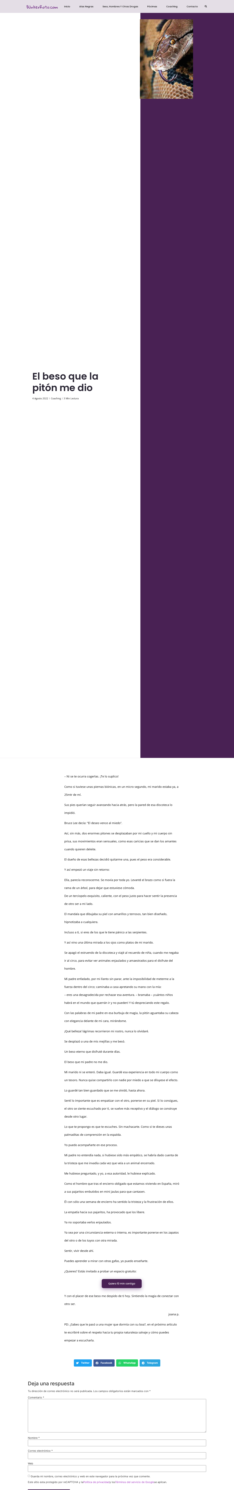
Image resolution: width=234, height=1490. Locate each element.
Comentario (36, 1397)
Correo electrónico (40, 1450)
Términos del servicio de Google (134, 1482)
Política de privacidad (96, 1482)
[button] (206, 7)
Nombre (34, 1438)
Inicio (67, 6)
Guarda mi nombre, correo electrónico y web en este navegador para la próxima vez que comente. (90, 1476)
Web (30, 1463)
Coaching (171, 6)
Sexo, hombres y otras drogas (120, 6)
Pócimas (152, 6)
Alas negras (86, 6)
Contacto (192, 6)
